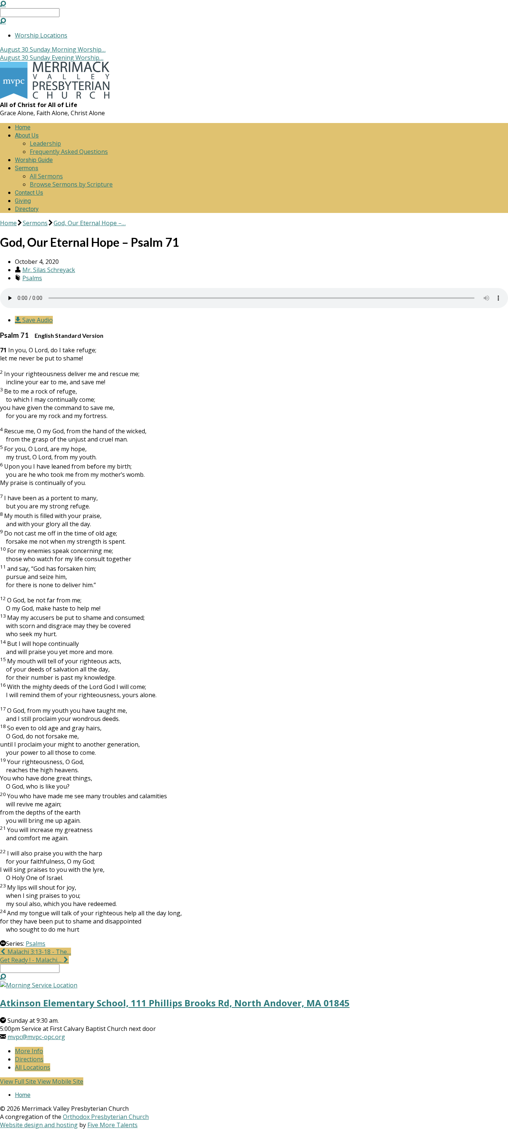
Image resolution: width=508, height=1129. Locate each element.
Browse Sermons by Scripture (71, 184)
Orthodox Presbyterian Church (106, 1117)
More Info (29, 1051)
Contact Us (29, 192)
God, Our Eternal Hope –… (90, 223)
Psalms (32, 278)
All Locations (32, 1067)
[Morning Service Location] (38, 985)
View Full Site (19, 1081)
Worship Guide (34, 160)
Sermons (26, 168)
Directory (27, 209)
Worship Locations (41, 35)
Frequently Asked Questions (69, 152)
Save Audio (37, 320)
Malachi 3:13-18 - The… (38, 952)
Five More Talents (112, 1125)
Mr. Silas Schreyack (48, 270)
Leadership (45, 143)
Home (22, 127)
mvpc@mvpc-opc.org (36, 1037)
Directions (29, 1059)
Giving (23, 200)
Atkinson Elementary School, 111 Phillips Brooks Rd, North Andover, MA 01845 (175, 1003)
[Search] (3, 21)
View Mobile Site (60, 1081)
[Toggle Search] (3, 4)
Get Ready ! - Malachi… (31, 960)
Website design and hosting (39, 1125)
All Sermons (46, 176)
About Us (27, 135)
